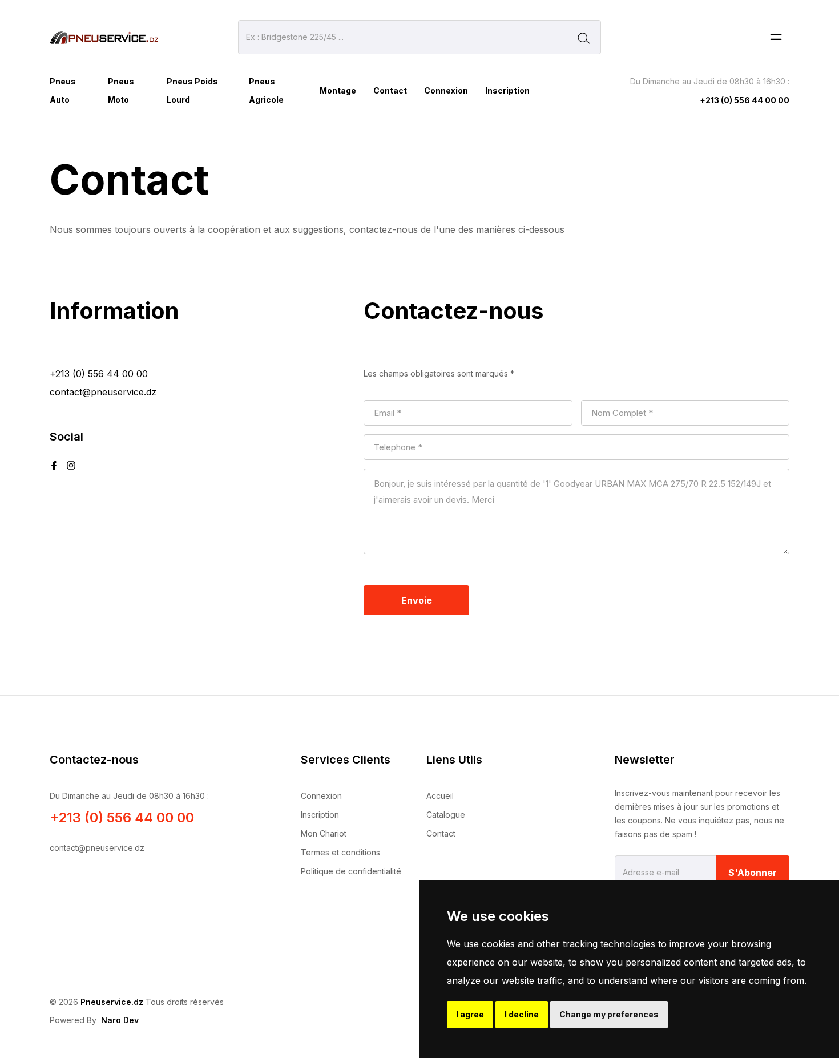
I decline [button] (522, 1014)
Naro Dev (120, 1020)
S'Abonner (752, 872)
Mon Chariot (323, 833)
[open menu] (775, 37)
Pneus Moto (121, 90)
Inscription (507, 90)
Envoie (416, 600)
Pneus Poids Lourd (192, 90)
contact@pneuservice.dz (103, 392)
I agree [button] (470, 1014)
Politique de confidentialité (351, 871)
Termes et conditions (340, 852)
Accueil (440, 796)
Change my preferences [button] (609, 1014)
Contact (390, 90)
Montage (338, 90)
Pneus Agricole (266, 90)
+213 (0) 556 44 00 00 (744, 100)
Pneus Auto (63, 90)
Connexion (446, 90)
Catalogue (445, 814)
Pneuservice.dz (111, 1002)
